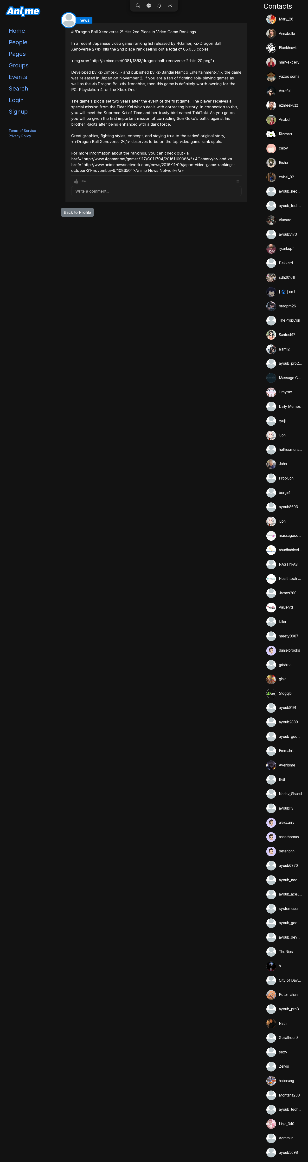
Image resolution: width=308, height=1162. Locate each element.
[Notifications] (159, 5)
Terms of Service (22, 131)
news (84, 20)
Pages (17, 53)
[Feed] (148, 5)
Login (16, 100)
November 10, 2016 (226, 27)
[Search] (138, 5)
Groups (19, 65)
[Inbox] (170, 5)
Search (18, 88)
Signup (18, 111)
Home (17, 30)
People (18, 42)
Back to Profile (77, 212)
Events (18, 76)
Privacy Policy (20, 136)
